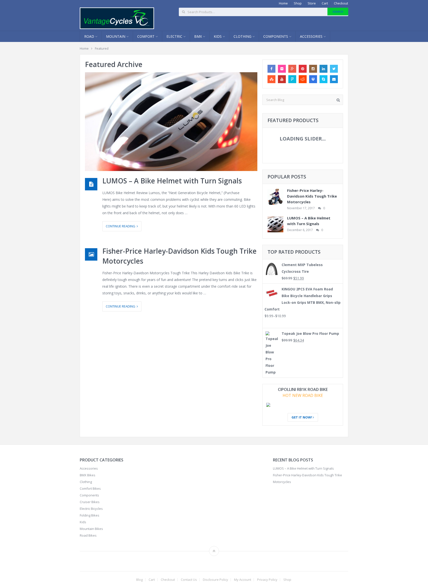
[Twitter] (334, 69)
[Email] (334, 79)
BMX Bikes (87, 475)
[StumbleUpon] (271, 79)
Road (89, 36)
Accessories (311, 36)
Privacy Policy (267, 579)
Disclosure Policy (215, 579)
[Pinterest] (303, 69)
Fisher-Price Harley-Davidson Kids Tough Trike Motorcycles (312, 196)
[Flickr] (282, 69)
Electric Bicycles (91, 508)
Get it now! (302, 417)
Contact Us (189, 579)
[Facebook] (271, 69)
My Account (242, 579)
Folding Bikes (89, 515)
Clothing (243, 36)
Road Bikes (88, 535)
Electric (174, 36)
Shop (298, 3)
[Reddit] (303, 79)
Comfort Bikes (90, 488)
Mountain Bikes (91, 528)
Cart (325, 3)
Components (276, 36)
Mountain (116, 36)
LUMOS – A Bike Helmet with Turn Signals (172, 180)
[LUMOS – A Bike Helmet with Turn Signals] (171, 121)
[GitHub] (313, 79)
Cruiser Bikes (90, 502)
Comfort (146, 36)
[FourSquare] (292, 79)
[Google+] (292, 69)
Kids (218, 36)
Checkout (341, 3)
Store (312, 3)
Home (283, 3)
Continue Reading (121, 226)
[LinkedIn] (323, 69)
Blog (139, 579)
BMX (198, 36)
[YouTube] (282, 79)
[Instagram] (313, 69)
